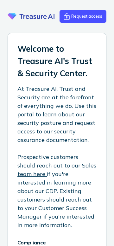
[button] (83, 16)
